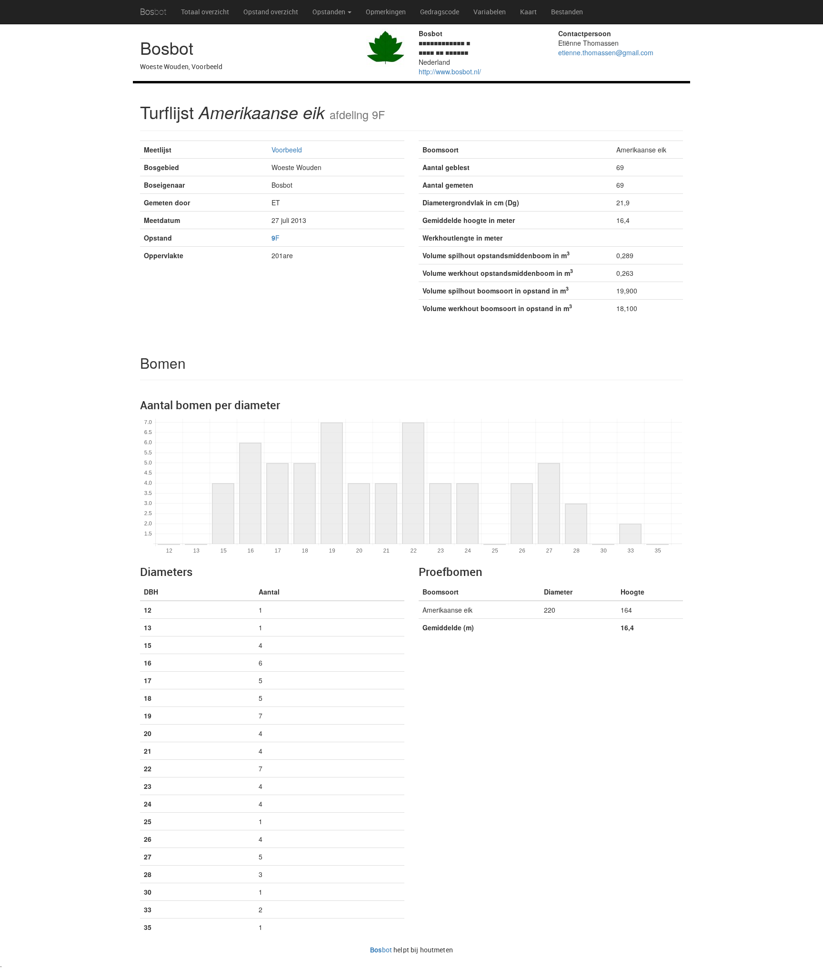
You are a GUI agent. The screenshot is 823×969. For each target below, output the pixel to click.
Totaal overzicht (205, 12)
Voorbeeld (286, 149)
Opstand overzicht (270, 12)
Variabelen (489, 12)
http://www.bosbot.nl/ (450, 71)
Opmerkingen (386, 12)
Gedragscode (439, 12)
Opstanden (329, 12)
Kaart (528, 12)
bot (153, 12)
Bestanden (567, 12)
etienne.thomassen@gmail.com (605, 52)
